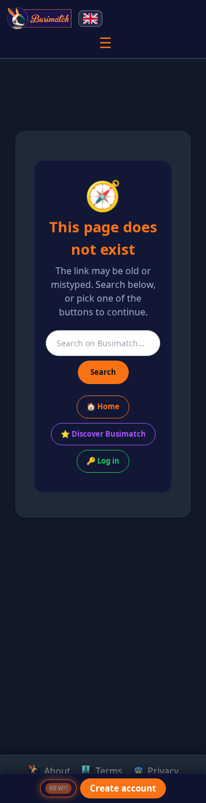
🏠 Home (103, 406)
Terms (107, 771)
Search (103, 372)
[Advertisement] (103, 690)
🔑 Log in (103, 461)
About (56, 771)
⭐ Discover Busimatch (103, 434)
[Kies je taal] (90, 18)
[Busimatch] (40, 18)
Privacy (162, 771)
